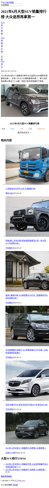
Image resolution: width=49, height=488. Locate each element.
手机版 (15, 485)
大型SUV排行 (3, 62)
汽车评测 (9, 409)
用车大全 (9, 193)
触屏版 (3, 476)
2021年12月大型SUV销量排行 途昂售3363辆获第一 (25, 448)
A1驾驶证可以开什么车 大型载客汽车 (20, 189)
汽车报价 (9, 248)
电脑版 (9, 476)
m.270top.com (20, 480)
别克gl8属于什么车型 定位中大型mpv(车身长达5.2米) (26, 405)
